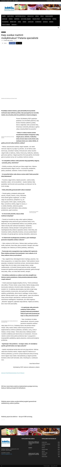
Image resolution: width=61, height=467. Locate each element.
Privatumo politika (47, 465)
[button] (58, 27)
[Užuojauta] (25, 449)
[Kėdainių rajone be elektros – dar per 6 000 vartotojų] (20, 409)
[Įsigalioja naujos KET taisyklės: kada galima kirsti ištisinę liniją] (25, 455)
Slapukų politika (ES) (54, 465)
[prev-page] (2, 419)
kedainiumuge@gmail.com (6, 454)
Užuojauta (30, 447)
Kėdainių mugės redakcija (8, 40)
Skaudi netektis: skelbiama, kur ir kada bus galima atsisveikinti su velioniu (33, 442)
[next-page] (4, 419)
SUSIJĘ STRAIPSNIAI (6, 373)
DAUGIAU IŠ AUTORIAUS (18, 373)
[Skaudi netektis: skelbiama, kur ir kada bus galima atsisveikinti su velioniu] (25, 443)
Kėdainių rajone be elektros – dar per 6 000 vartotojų (16, 416)
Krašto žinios (3, 32)
